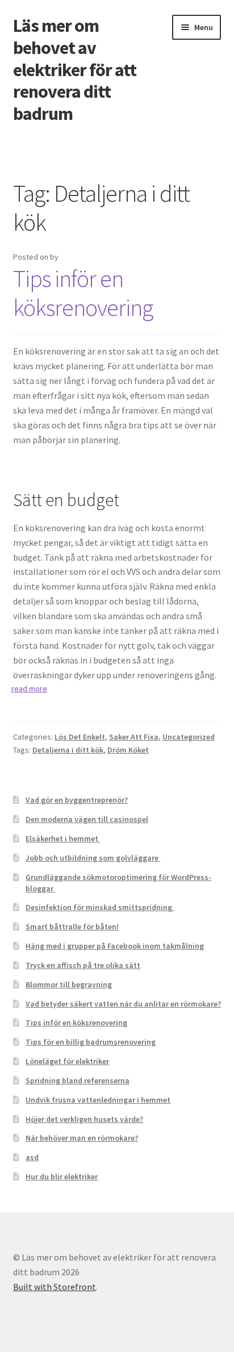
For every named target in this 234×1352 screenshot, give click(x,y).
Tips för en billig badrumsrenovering (91, 1042)
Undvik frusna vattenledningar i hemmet (98, 1100)
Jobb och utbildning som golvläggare (93, 858)
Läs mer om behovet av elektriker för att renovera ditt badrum (74, 69)
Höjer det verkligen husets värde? (84, 1119)
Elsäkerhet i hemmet (63, 838)
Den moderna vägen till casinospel (87, 819)
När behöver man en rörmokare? (82, 1138)
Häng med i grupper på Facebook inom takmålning (115, 946)
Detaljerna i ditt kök (67, 750)
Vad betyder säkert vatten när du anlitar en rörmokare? (123, 1004)
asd (32, 1157)
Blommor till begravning (69, 984)
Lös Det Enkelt (80, 737)
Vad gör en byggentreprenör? (77, 800)
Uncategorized (188, 737)
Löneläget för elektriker (67, 1061)
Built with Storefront (54, 1286)
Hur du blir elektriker (62, 1176)
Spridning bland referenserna (77, 1080)
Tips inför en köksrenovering (83, 293)
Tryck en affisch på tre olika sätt (83, 965)
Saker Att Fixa (133, 737)
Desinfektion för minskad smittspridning (100, 907)
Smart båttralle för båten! (72, 926)
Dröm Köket (128, 750)
